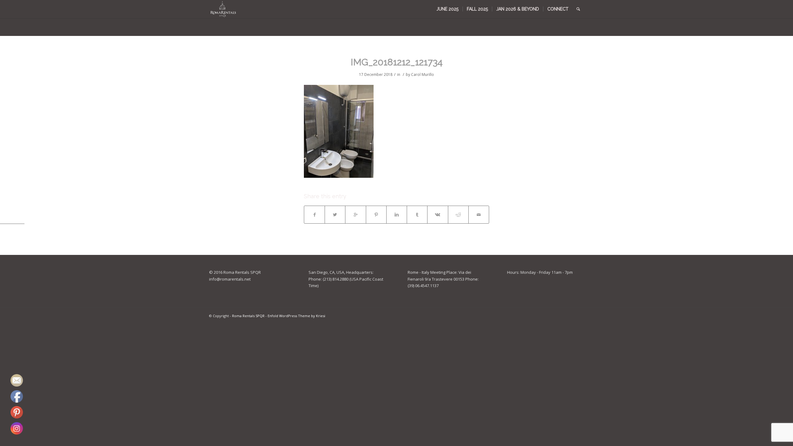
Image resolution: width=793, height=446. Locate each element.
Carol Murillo (422, 74)
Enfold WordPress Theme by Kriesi (296, 315)
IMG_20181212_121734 (397, 62)
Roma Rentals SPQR (248, 315)
